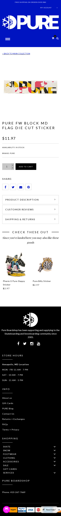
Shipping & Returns (20, 219)
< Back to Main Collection (16, 53)
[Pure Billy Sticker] (45, 264)
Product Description (22, 199)
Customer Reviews (19, 209)
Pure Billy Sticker (42, 281)
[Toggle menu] (55, 446)
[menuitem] (30, 446)
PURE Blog (7, 408)
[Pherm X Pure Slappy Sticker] (15, 264)
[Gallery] (30, 87)
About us (7, 398)
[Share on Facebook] (5, 187)
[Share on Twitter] (13, 187)
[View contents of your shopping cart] (53, 38)
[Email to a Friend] (21, 187)
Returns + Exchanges (13, 419)
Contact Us (8, 414)
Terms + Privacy (10, 429)
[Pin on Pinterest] (28, 187)
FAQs (5, 424)
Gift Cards (7, 403)
